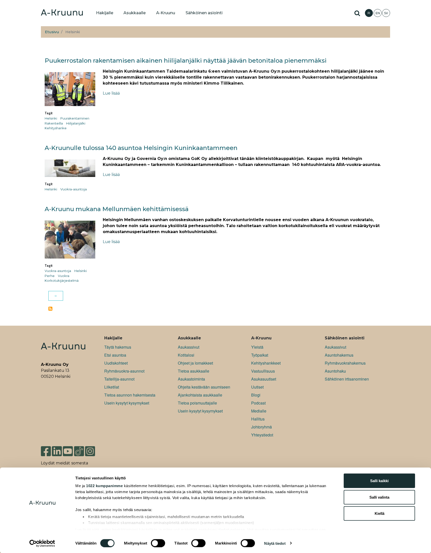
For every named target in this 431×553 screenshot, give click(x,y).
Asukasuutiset (263, 379)
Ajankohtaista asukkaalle (200, 395)
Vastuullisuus (263, 371)
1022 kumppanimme (104, 486)
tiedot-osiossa (231, 529)
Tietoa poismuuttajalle (197, 403)
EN (378, 13)
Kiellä (379, 513)
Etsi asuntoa (115, 355)
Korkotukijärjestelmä (62, 280)
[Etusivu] (62, 13)
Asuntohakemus (339, 355)
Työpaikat (259, 355)
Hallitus (258, 419)
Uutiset (257, 387)
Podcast (258, 403)
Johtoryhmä (261, 427)
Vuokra (63, 276)
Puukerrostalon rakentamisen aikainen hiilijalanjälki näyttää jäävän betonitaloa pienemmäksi (185, 60)
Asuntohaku (335, 371)
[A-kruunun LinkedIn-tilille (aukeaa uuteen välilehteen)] (57, 450)
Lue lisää (111, 93)
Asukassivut (188, 347)
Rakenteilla (54, 123)
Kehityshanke (56, 128)
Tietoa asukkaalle (193, 371)
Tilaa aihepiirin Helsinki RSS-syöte (50, 309)
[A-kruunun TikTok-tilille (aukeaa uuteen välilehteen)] (79, 450)
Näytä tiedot (274, 543)
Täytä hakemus (117, 347)
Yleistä (257, 347)
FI (369, 13)
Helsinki (51, 118)
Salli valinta (379, 497)
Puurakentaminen (74, 118)
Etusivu (52, 32)
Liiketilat (111, 387)
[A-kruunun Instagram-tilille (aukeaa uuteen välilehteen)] (94, 450)
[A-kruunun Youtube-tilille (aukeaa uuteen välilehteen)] (68, 450)
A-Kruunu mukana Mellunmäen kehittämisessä (117, 209)
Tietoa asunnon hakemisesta (129, 395)
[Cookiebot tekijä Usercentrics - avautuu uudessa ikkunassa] (42, 543)
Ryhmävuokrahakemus (345, 363)
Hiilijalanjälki (75, 123)
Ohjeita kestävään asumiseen (204, 387)
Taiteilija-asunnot (119, 379)
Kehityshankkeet (266, 363)
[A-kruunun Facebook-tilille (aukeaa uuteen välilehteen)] (46, 450)
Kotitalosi (186, 355)
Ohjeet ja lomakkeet (195, 363)
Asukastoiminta (191, 379)
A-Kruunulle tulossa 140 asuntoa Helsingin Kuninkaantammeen (141, 147)
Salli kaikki (379, 481)
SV (386, 13)
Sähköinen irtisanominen (347, 379)
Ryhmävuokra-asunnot (124, 371)
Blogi (255, 395)
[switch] (158, 543)
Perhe (50, 276)
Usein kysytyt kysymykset (126, 403)
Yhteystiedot (262, 435)
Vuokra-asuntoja (73, 189)
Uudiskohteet (116, 363)
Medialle (258, 411)
